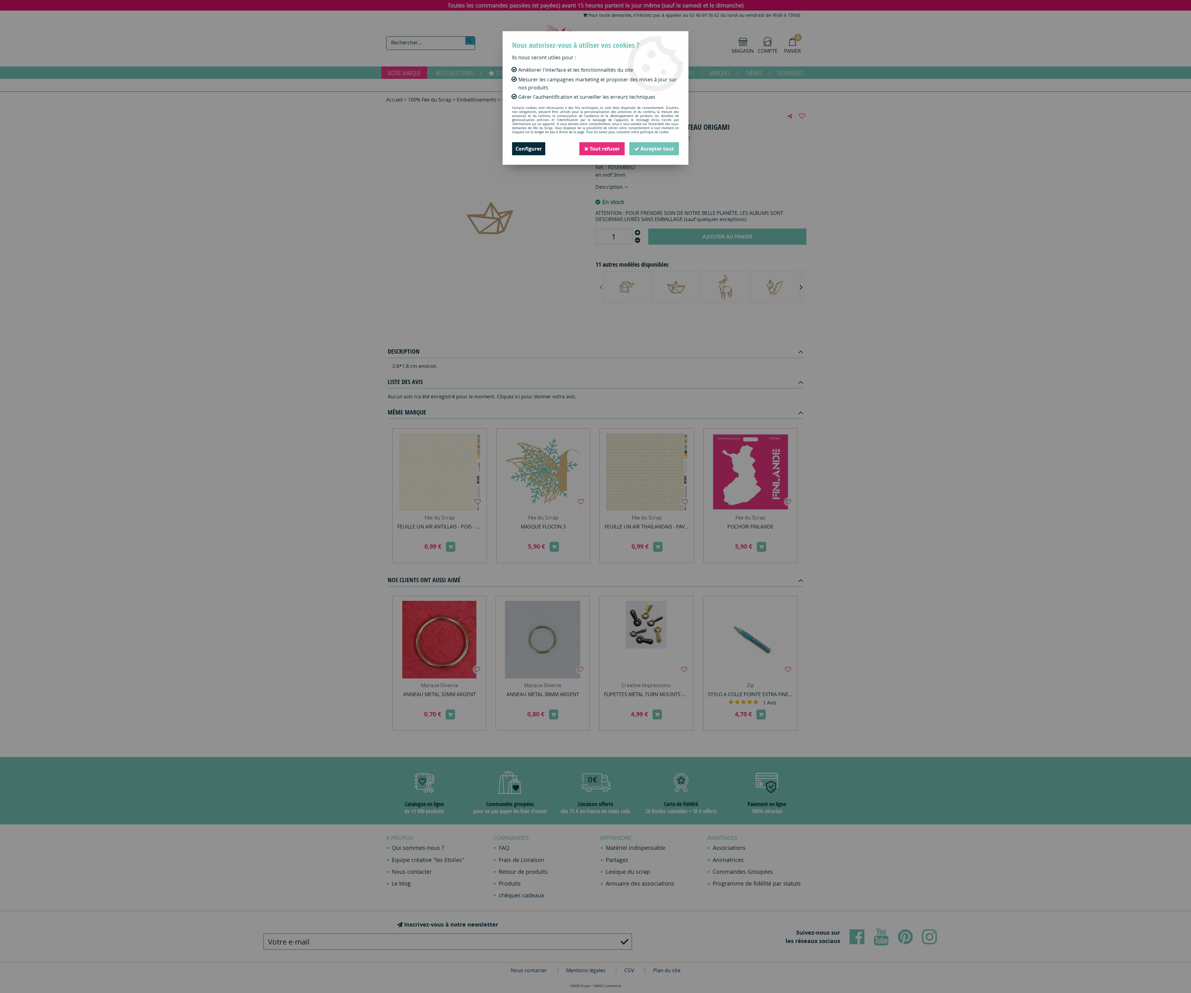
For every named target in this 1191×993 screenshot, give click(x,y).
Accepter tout (656, 148)
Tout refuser (604, 148)
